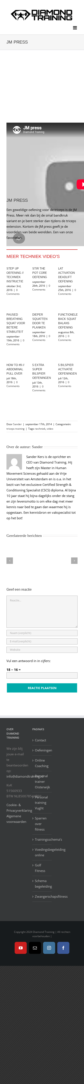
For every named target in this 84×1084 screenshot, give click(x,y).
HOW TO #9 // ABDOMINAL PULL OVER (15, 369)
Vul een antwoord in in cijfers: (28, 661)
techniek (40, 429)
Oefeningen (42, 750)
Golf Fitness (40, 868)
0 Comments (13, 292)
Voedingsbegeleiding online (42, 852)
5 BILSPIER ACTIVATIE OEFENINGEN (67, 369)
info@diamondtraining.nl (25, 776)
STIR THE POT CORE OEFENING (39, 273)
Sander (17, 424)
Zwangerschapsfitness (42, 896)
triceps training (15, 429)
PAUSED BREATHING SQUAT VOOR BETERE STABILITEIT (15, 323)
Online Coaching (41, 763)
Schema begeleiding (42, 883)
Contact (40, 740)
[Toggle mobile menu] (75, 28)
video (50, 429)
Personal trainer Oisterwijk (42, 781)
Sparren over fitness (41, 823)
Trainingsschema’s (42, 839)
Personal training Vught (41, 802)
